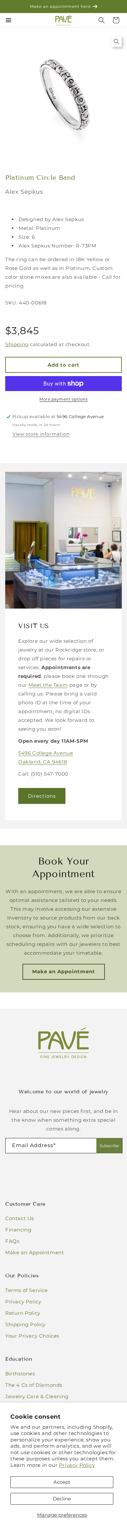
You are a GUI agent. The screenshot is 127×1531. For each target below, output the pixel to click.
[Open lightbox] (116, 41)
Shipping (17, 344)
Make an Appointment (63, 971)
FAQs (12, 1241)
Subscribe (109, 1145)
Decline (62, 1499)
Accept (61, 1482)
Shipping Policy (25, 1324)
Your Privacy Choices (32, 1336)
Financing (18, 1230)
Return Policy (22, 1313)
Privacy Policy (77, 1465)
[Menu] (8, 20)
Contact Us (19, 1218)
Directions (42, 796)
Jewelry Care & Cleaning (37, 1396)
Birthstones (20, 1373)
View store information (40, 434)
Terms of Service (26, 1290)
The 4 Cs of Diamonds (33, 1385)
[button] (116, 20)
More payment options (63, 399)
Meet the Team (48, 685)
